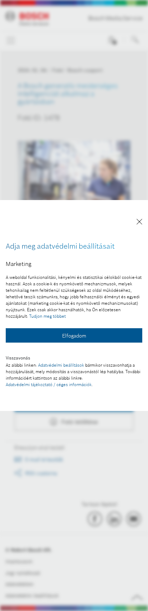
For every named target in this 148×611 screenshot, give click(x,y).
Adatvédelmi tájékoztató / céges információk (49, 384)
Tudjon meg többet (47, 316)
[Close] (139, 222)
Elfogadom (74, 335)
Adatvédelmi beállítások (61, 365)
